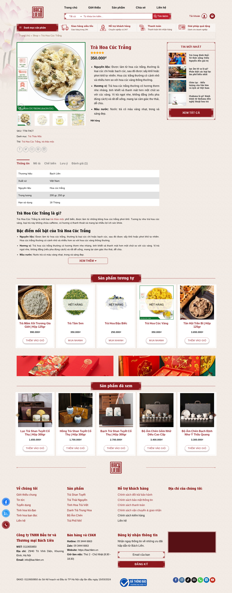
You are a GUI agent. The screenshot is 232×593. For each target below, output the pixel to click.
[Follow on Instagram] (182, 580)
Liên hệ (161, 7)
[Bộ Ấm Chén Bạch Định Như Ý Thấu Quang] (197, 410)
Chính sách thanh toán (131, 505)
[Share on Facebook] (20, 149)
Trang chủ (70, 7)
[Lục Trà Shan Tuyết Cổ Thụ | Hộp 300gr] (35, 410)
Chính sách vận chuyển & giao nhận (139, 510)
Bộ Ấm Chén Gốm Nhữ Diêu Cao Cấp (156, 433)
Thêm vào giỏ (35, 340)
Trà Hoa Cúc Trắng (31, 141)
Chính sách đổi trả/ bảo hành (135, 494)
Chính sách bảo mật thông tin (135, 500)
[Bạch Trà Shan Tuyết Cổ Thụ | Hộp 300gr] (116, 410)
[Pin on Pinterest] (38, 149)
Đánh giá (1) (80, 163)
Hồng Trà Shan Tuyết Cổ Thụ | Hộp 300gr (75, 433)
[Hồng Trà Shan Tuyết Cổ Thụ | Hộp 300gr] (75, 410)
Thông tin (23, 163)
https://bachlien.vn (88, 549)
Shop (35, 35)
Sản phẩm (118, 7)
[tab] (23, 163)
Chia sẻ (141, 7)
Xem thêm (86, 260)
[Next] (80, 76)
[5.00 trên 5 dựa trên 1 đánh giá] (125, 52)
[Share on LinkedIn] (44, 149)
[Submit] (161, 16)
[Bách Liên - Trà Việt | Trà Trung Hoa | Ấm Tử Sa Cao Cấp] (38, 12)
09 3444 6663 (84, 541)
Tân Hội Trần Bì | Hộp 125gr (197, 325)
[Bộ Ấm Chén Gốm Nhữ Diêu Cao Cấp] (156, 410)
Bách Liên (137, 545)
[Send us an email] (194, 580)
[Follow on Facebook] (176, 580)
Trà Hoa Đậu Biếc (116, 323)
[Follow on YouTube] (212, 580)
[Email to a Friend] (32, 149)
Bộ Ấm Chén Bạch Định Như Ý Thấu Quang (197, 433)
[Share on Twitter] (26, 149)
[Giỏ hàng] (212, 16)
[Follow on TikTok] (188, 580)
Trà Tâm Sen (75, 323)
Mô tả (37, 163)
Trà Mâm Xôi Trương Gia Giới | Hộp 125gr (35, 325)
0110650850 (30, 546)
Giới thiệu (94, 7)
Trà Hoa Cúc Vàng (156, 323)
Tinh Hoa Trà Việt (77, 505)
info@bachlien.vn (34, 559)
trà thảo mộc (48, 141)
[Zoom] (21, 107)
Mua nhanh (75, 340)
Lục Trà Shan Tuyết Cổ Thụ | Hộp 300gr (35, 433)
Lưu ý (64, 163)
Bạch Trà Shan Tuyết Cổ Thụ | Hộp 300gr (116, 433)
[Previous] (22, 76)
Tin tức (20, 500)
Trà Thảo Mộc (35, 136)
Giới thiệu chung (26, 494)
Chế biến (50, 163)
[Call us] (200, 580)
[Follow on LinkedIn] (206, 580)
